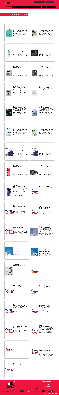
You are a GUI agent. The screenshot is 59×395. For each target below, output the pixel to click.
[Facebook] (34, 388)
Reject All (49, 393)
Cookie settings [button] (44, 393)
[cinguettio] (39, 388)
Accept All (54, 393)
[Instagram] (36, 388)
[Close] (57, 393)
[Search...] (44, 2)
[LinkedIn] (37, 388)
